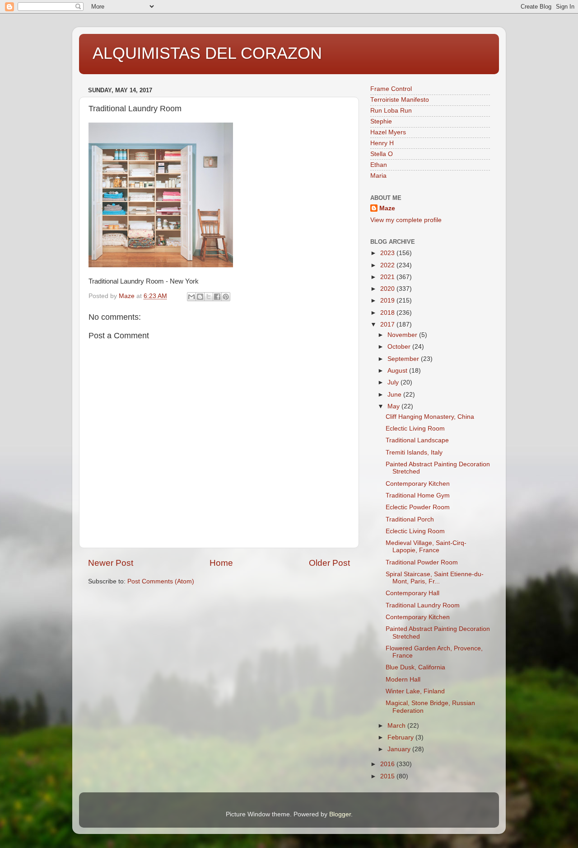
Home (221, 563)
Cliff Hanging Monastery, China (430, 416)
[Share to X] (208, 296)
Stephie (381, 121)
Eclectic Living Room (415, 428)
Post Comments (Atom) (160, 581)
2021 (388, 277)
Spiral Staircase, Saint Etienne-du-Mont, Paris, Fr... (435, 578)
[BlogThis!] (200, 296)
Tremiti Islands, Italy (414, 452)
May (394, 406)
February (401, 737)
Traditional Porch (410, 519)
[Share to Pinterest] (225, 296)
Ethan (378, 164)
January (399, 749)
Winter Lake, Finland (415, 691)
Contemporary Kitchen (418, 483)
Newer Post (110, 563)
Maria (378, 175)
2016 (388, 764)
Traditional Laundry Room (423, 605)
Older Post (329, 563)
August (398, 370)
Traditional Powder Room (422, 562)
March (397, 725)
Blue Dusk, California (415, 667)
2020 (388, 288)
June (395, 394)
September (404, 358)
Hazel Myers (388, 132)
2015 (388, 776)
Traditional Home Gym (418, 495)
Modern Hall (403, 679)
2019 (388, 300)
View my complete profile (406, 220)
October (399, 346)
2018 (388, 312)
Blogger (340, 814)
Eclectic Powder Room (418, 507)
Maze (387, 208)
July (394, 382)
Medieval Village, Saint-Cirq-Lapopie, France (426, 547)
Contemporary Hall (412, 593)
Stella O (381, 154)
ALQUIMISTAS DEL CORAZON (207, 53)
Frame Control (391, 88)
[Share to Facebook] (217, 296)
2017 (388, 324)
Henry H (382, 143)
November (403, 335)
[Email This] (191, 296)
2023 (388, 253)
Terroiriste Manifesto (399, 99)
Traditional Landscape (417, 440)
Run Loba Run (391, 110)
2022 (388, 265)
